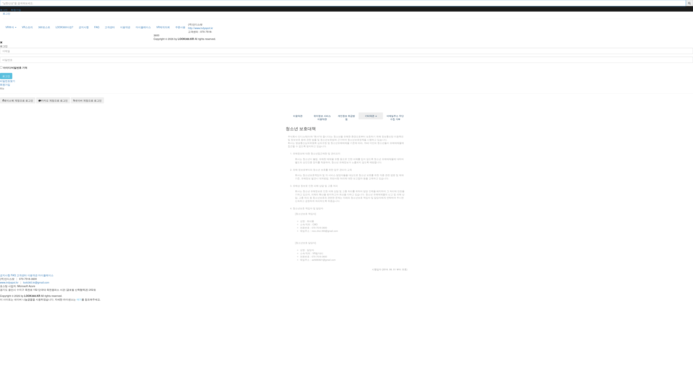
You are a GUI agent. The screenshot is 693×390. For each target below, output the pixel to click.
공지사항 (5, 275)
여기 (79, 299)
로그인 (4, 10)
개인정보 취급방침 (346, 117)
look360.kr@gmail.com (36, 282)
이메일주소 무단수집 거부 (395, 117)
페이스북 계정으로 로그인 (18, 100)
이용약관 (297, 116)
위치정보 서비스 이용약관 (322, 117)
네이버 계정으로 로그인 (87, 100)
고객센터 (22, 275)
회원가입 (16, 10)
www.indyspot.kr (9, 282)
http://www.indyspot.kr (200, 28)
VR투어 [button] (10, 27)
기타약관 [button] (370, 116)
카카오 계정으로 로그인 (54, 100)
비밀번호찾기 (7, 81)
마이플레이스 (45, 275)
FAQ (13, 275)
